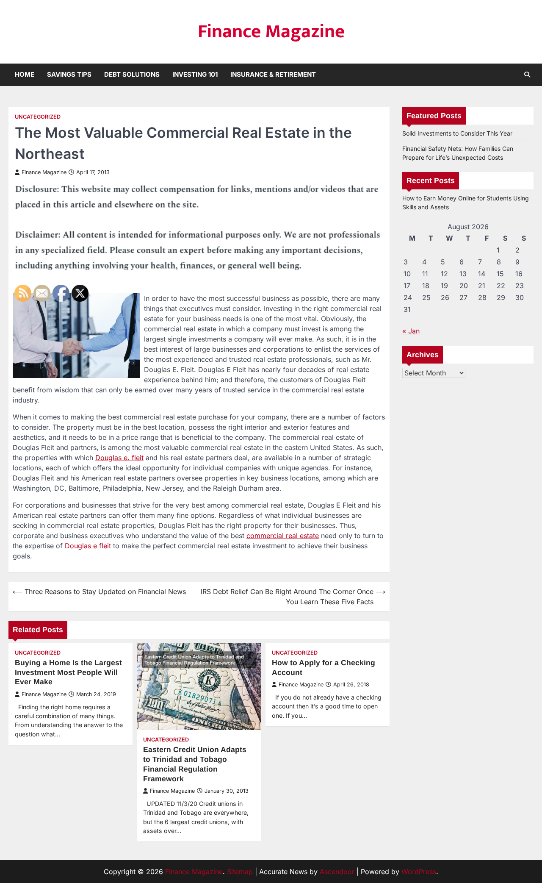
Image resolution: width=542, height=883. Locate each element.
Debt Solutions (132, 74)
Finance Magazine (271, 31)
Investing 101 (195, 74)
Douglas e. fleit (119, 457)
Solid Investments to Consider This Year (457, 133)
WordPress (418, 871)
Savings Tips (69, 74)
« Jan (411, 331)
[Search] (527, 74)
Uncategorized (38, 117)
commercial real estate (282, 535)
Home (24, 74)
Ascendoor (337, 871)
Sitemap (240, 871)
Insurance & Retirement (273, 74)
